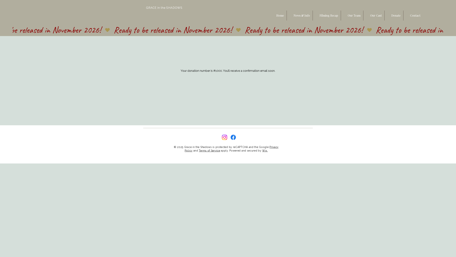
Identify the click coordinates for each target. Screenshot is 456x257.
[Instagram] (224, 137)
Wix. (265, 150)
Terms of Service (209, 150)
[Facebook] (233, 137)
